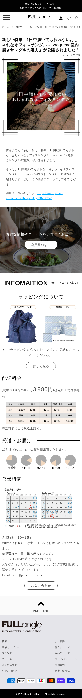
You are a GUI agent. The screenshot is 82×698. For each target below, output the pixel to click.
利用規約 (60, 664)
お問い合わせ (41, 585)
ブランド (7, 653)
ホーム (6, 26)
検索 (4, 641)
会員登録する (41, 245)
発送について (62, 647)
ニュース (7, 658)
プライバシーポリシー (67, 658)
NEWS (19, 26)
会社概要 (60, 641)
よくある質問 (9, 664)
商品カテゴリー (11, 647)
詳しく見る (41, 366)
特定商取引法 (62, 670)
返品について (62, 653)
